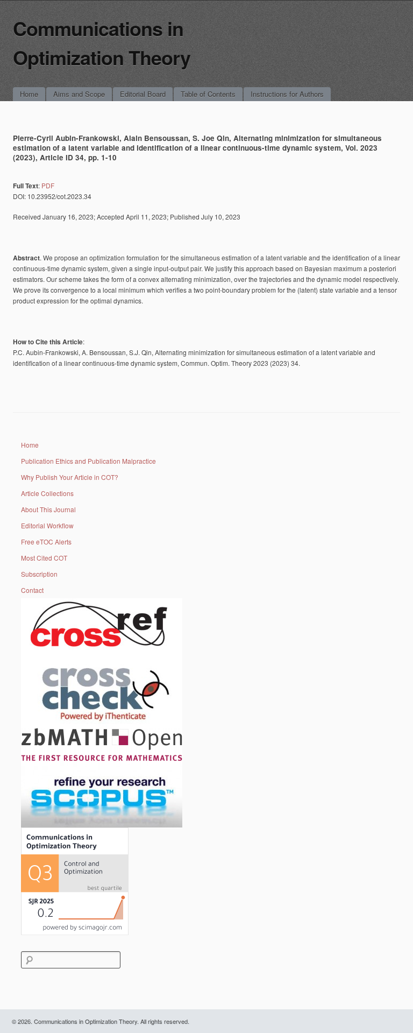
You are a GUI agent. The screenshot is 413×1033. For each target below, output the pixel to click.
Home (29, 94)
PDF (47, 185)
